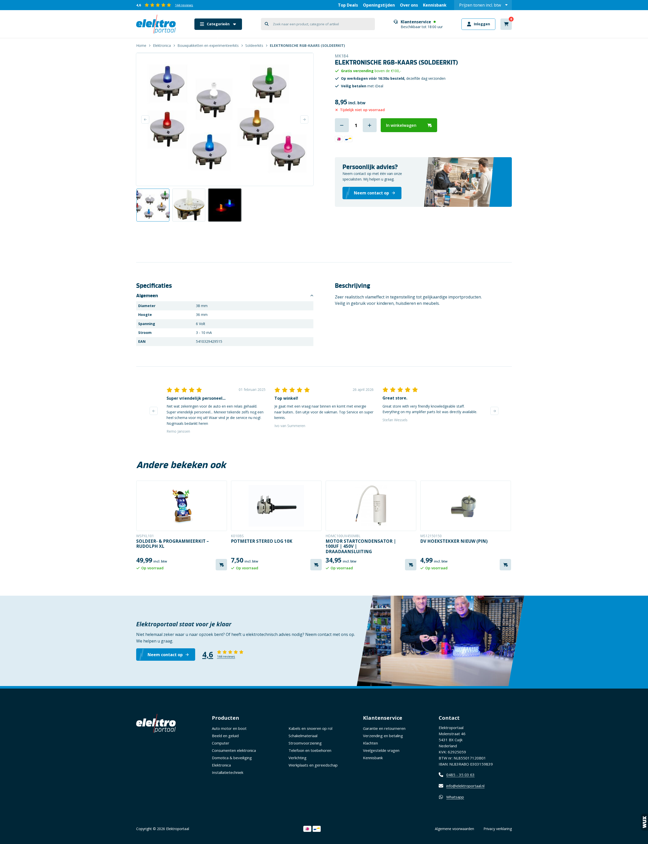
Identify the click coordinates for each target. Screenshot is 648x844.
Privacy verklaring (497, 828)
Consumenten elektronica (234, 750)
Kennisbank (435, 5)
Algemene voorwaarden (454, 828)
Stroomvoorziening (305, 743)
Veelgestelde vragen (381, 750)
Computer (220, 743)
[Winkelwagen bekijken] (506, 24)
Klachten (370, 743)
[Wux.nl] (644, 822)
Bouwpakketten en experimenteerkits (208, 45)
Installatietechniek (227, 772)
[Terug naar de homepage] (156, 24)
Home (141, 45)
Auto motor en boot (229, 728)
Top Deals (348, 5)
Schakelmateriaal (303, 735)
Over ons (409, 5)
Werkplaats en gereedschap (313, 765)
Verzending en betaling (383, 735)
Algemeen (147, 295)
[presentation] (154, 411)
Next (304, 119)
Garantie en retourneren (384, 728)
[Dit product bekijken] (181, 505)
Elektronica (162, 45)
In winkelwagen (401, 125)
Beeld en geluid (225, 735)
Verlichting (298, 757)
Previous (145, 119)
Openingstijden (379, 5)
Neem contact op (165, 654)
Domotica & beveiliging (232, 757)
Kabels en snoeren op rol (310, 728)
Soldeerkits (254, 45)
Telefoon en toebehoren (310, 750)
